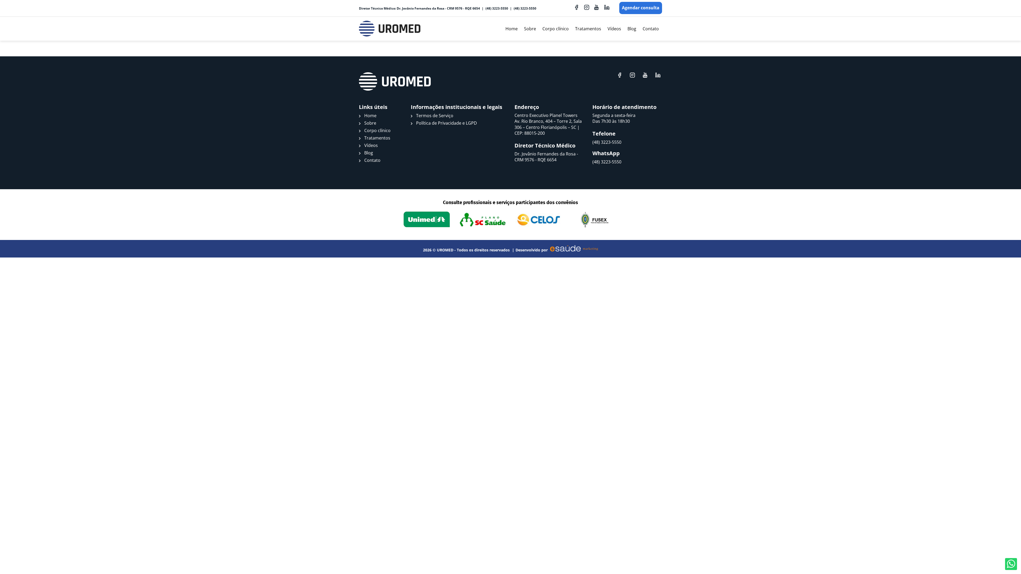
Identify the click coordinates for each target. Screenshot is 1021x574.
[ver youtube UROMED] (597, 7)
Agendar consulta (640, 8)
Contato (651, 29)
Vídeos (614, 29)
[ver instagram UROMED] (586, 7)
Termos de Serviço (434, 116)
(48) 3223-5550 (497, 8)
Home (511, 29)
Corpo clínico (555, 29)
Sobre (530, 29)
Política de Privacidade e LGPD (446, 123)
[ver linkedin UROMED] (607, 7)
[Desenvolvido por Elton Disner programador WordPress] (395, 81)
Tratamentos (588, 29)
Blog (631, 29)
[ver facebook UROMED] (576, 7)
